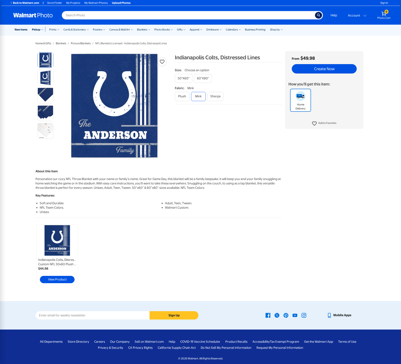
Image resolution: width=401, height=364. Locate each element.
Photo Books (162, 29)
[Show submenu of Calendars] (240, 29)
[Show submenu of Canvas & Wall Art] (132, 29)
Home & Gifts (43, 43)
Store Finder (54, 2)
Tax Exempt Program (284, 342)
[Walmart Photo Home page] (33, 15)
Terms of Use (347, 342)
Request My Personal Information (279, 348)
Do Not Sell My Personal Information (226, 348)
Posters (97, 29)
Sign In (384, 2)
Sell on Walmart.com (149, 342)
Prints (52, 29)
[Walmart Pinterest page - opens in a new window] (285, 315)
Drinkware (212, 29)
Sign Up (174, 315)
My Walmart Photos (96, 2)
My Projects (73, 2)
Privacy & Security (110, 348)
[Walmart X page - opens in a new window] (276, 315)
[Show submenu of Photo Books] (171, 29)
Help (334, 15)
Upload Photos (121, 2)
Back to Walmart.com (26, 2)
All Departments (51, 342)
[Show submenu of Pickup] (43, 29)
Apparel (194, 29)
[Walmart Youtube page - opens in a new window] (294, 315)
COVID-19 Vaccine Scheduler (200, 342)
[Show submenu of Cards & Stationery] (87, 29)
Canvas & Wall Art (119, 29)
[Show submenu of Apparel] (201, 29)
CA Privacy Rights (140, 348)
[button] (324, 123)
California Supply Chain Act (177, 348)
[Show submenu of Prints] (58, 29)
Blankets (142, 29)
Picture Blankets (81, 43)
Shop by (275, 29)
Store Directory (78, 342)
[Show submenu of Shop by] (281, 29)
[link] (57, 255)
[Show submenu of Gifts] (184, 29)
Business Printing (255, 29)
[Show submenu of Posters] (104, 29)
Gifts (180, 29)
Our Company (120, 342)
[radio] (45, 60)
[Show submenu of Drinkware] (220, 29)
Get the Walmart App (318, 342)
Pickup (36, 29)
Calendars (232, 29)
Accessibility (261, 342)
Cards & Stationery (74, 29)
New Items (21, 29)
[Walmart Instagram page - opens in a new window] (303, 315)
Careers (99, 342)
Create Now (324, 69)
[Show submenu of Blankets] (149, 29)
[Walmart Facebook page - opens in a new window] (267, 315)
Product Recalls (236, 342)
